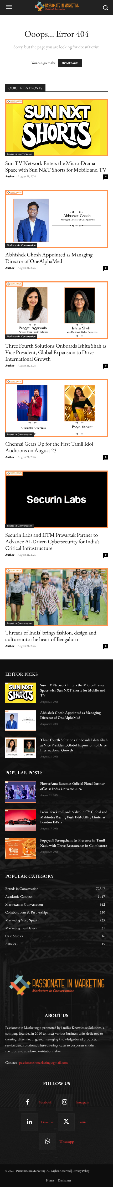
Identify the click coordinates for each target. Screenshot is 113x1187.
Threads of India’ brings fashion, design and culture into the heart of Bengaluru (50, 636)
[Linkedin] (29, 1121)
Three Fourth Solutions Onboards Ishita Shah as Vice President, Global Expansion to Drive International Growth (55, 352)
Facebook (45, 1102)
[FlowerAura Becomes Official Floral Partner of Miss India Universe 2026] (20, 792)
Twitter (83, 1122)
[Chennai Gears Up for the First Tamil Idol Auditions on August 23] (56, 408)
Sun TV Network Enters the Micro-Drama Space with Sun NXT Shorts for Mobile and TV (55, 166)
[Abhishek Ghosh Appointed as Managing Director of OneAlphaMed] (56, 218)
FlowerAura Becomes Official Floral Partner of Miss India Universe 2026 (72, 786)
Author (9, 176)
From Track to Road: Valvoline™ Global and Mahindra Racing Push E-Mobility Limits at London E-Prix (73, 816)
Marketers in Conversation (21, 245)
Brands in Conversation (19, 154)
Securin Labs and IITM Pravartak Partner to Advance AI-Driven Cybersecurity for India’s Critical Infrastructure (52, 541)
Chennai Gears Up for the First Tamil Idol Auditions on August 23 (49, 447)
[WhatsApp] (47, 1141)
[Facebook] (27, 1102)
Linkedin (47, 1122)
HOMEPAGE (70, 63)
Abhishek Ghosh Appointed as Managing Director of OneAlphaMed (49, 258)
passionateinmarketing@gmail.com (43, 1062)
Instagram (82, 1102)
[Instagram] (64, 1102)
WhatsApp (66, 1141)
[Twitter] (66, 1121)
